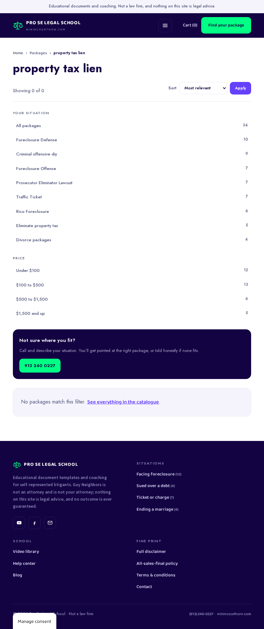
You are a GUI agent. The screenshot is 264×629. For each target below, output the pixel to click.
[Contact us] (50, 523)
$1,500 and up (132, 313)
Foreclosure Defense (132, 139)
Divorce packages (132, 239)
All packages (132, 125)
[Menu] (165, 25)
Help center (24, 563)
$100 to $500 (132, 285)
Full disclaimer (151, 551)
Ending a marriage (157, 509)
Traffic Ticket (132, 197)
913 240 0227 (39, 366)
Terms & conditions (156, 575)
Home (18, 53)
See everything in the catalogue (123, 402)
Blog (17, 575)
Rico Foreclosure (132, 211)
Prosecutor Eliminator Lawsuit (132, 182)
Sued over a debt (156, 486)
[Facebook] (34, 523)
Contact (144, 587)
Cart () (190, 25)
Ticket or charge (155, 497)
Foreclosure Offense (132, 168)
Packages (38, 53)
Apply (240, 88)
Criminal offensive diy (132, 154)
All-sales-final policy (157, 563)
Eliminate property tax (132, 225)
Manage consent (35, 621)
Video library (26, 551)
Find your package (226, 25)
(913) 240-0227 (201, 614)
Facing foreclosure (159, 474)
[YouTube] (19, 523)
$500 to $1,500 (132, 299)
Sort (172, 88)
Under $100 (132, 270)
